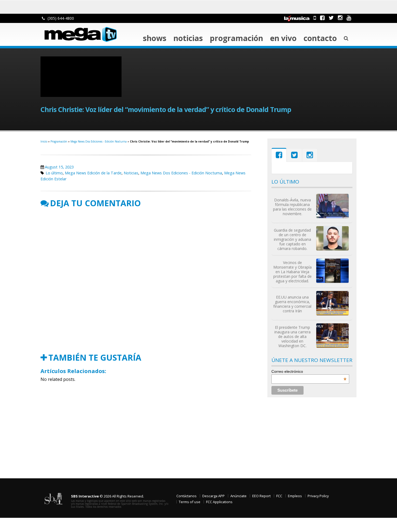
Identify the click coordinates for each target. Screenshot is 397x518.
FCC (279, 495)
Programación (236, 38)
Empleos (295, 495)
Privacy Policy (318, 495)
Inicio (44, 141)
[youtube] (348, 17)
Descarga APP (213, 495)
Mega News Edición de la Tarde (93, 172)
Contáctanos (186, 495)
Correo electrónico (308, 371)
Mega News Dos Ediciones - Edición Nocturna (98, 141)
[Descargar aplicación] (315, 17)
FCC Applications (219, 501)
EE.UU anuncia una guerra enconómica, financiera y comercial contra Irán (292, 303)
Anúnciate (238, 495)
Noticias (188, 38)
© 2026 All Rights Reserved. (107, 496)
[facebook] (322, 17)
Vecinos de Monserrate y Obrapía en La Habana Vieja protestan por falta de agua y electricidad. (292, 271)
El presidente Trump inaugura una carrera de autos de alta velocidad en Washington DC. (292, 336)
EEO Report (261, 495)
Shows (154, 38)
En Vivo (283, 38)
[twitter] (331, 17)
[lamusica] (296, 17)
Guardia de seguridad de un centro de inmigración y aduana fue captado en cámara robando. (292, 239)
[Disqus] (146, 280)
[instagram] (340, 17)
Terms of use (189, 501)
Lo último (54, 172)
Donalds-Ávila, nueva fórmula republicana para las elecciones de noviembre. (292, 206)
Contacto (320, 38)
